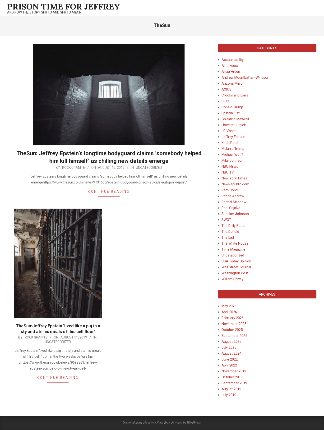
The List (228, 237)
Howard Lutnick (234, 125)
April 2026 (229, 312)
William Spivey (232, 279)
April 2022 (229, 365)
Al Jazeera (230, 66)
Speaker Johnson (235, 214)
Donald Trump (232, 107)
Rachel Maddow (234, 202)
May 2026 (229, 306)
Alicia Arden (231, 71)
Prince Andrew (233, 196)
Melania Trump (233, 148)
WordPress (194, 422)
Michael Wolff (232, 154)
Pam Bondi (230, 190)
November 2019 (234, 371)
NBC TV (228, 172)
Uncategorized (149, 167)
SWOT (226, 220)
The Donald (230, 231)
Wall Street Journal (236, 267)
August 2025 (231, 341)
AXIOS (226, 89)
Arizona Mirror (233, 83)
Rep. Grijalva (231, 208)
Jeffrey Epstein (233, 137)
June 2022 (230, 359)
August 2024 (231, 353)
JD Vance (229, 131)
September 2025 (234, 336)
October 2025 (232, 330)
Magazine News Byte (156, 422)
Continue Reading (109, 191)
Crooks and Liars (235, 95)
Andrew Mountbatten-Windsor (245, 77)
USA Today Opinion (236, 261)
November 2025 (234, 324)
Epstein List (231, 113)
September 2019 (234, 383)
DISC (225, 101)
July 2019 (229, 395)
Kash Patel (230, 143)
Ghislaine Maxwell (235, 119)
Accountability (233, 60)
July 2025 (229, 347)
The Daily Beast (233, 226)
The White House (235, 243)
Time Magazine (233, 249)
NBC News (230, 166)
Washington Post (235, 273)
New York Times (234, 178)
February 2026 (233, 318)
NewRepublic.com (235, 184)
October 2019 (232, 377)
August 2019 (231, 389)
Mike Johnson (232, 160)
